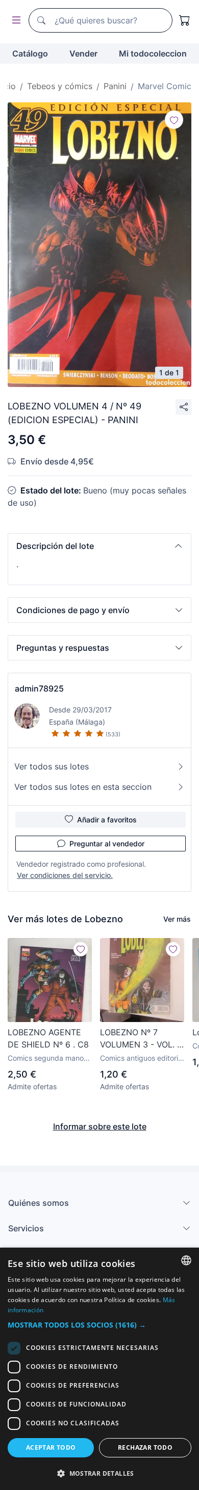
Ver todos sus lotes (51, 766)
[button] (99, 546)
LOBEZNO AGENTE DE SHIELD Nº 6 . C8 (48, 1038)
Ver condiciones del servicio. (65, 875)
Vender (83, 53)
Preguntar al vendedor (106, 843)
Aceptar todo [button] (51, 1447)
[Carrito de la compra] (185, 20)
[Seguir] (174, 120)
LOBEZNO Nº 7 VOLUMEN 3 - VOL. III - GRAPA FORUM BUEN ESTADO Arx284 (141, 1039)
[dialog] (99, 1369)
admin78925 (39, 688)
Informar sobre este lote (99, 1126)
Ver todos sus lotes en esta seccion (83, 787)
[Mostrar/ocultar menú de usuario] (14, 21)
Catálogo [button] (30, 53)
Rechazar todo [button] (145, 1447)
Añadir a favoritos (107, 819)
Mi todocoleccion (153, 53)
